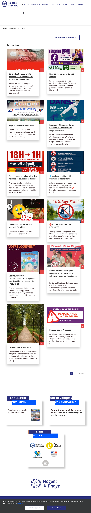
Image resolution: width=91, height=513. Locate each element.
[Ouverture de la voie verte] (25, 324)
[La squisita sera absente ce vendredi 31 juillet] (25, 211)
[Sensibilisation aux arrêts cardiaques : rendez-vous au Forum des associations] (25, 60)
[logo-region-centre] (37, 451)
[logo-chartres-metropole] (37, 443)
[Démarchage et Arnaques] (65, 316)
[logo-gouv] (54, 452)
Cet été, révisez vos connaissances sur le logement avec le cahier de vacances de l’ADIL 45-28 (22, 279)
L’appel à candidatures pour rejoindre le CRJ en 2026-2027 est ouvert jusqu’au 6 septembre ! (63, 274)
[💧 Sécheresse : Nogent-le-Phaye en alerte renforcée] (65, 162)
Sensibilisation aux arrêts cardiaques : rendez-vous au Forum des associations (21, 77)
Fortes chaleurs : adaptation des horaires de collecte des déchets (23, 177)
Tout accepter (35, 508)
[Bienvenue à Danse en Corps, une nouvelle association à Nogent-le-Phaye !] (65, 111)
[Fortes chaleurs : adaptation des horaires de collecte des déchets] (25, 162)
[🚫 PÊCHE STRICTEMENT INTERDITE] (65, 211)
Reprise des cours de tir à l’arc (22, 125)
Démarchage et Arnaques (60, 330)
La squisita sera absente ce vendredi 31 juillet (20, 226)
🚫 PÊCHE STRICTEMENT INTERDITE (60, 226)
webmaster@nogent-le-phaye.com (67, 414)
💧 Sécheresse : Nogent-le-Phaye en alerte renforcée (61, 177)
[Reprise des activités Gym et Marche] (65, 60)
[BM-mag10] (35, 410)
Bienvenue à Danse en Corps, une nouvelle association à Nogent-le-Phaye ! (61, 128)
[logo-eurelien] (54, 443)
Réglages (20, 503)
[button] (87, 4)
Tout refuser (56, 508)
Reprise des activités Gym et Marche (61, 75)
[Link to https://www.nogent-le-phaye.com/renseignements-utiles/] (45, 463)
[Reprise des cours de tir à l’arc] (25, 112)
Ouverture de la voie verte (20, 347)
